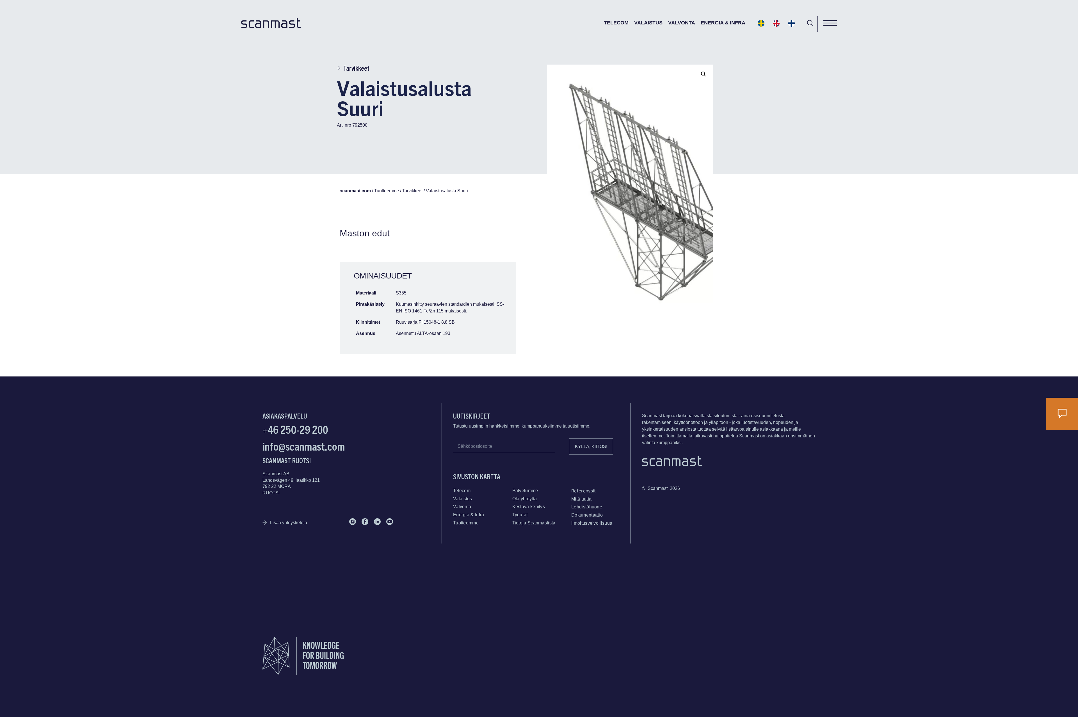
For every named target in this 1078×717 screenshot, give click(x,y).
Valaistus (648, 23)
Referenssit (583, 491)
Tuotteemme (466, 522)
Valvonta (681, 23)
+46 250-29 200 (295, 429)
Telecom (616, 23)
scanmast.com (355, 190)
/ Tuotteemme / (386, 190)
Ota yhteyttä (524, 498)
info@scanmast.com (303, 446)
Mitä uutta (581, 499)
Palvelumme (525, 490)
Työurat (520, 514)
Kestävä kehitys (528, 506)
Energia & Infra (723, 23)
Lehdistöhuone (586, 506)
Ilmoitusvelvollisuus (591, 523)
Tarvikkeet (356, 68)
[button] (703, 74)
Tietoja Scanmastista (534, 522)
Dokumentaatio (587, 515)
